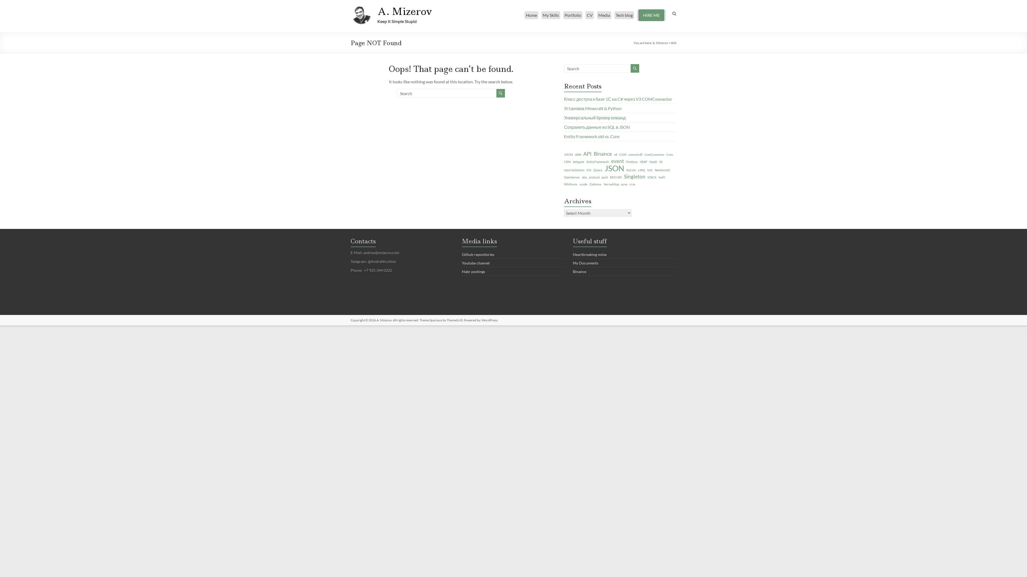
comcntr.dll (635, 154)
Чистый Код (611, 184)
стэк (632, 184)
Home (531, 15)
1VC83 (568, 154)
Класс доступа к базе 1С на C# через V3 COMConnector (618, 99)
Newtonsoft (662, 170)
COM (622, 154)
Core (669, 154)
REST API (616, 177)
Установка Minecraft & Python (593, 108)
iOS (589, 170)
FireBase (632, 161)
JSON (614, 168)
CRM (567, 161)
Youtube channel (476, 263)
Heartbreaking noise (590, 254)
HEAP (643, 161)
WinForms (570, 184)
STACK (651, 177)
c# (615, 154)
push (605, 177)
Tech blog (624, 15)
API (587, 154)
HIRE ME (651, 15)
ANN (578, 154)
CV (590, 15)
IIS (660, 161)
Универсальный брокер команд (595, 117)
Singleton (634, 176)
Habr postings (473, 271)
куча (624, 184)
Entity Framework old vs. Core (591, 136)
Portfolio (573, 15)
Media (604, 15)
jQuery (598, 170)
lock (650, 170)
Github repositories (478, 254)
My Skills (551, 15)
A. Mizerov (404, 11)
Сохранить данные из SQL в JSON (597, 127)
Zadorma (595, 184)
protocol (594, 177)
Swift (661, 177)
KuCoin (631, 170)
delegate (578, 161)
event (617, 161)
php (584, 177)
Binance (603, 154)
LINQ (641, 170)
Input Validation (574, 170)
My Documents (585, 263)
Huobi (653, 161)
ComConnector (654, 154)
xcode (583, 184)
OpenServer (572, 177)
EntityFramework (598, 161)
